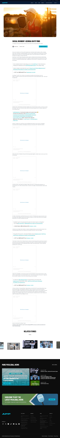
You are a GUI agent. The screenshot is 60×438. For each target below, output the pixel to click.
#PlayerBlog (20, 69)
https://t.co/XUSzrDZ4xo (37, 223)
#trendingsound (29, 116)
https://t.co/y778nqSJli (34, 68)
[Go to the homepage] (6, 414)
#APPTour (35, 64)
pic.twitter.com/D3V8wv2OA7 (29, 69)
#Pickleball (15, 69)
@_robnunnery (21, 223)
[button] (32, 2)
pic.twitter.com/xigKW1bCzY (19, 282)
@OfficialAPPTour (28, 223)
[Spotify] (19, 424)
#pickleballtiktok (21, 114)
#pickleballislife (28, 114)
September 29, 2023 (31, 72)
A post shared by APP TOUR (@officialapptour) (24, 271)
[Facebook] (3, 424)
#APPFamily (32, 113)
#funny (20, 117)
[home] (5, 2)
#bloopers (34, 114)
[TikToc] (11, 424)
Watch (36, 2)
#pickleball (15, 114)
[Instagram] (8, 424)
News (39, 2)
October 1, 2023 (33, 226)
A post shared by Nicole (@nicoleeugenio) (24, 104)
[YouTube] (14, 424)
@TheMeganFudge (23, 279)
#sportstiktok (23, 116)
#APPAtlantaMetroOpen (31, 65)
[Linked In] (16, 424)
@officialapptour (16, 112)
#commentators (16, 116)
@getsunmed (42, 68)
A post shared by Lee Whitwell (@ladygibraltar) (24, 151)
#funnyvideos (16, 117)
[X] (6, 424)
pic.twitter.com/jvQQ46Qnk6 (29, 235)
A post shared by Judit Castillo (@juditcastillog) (24, 213)
